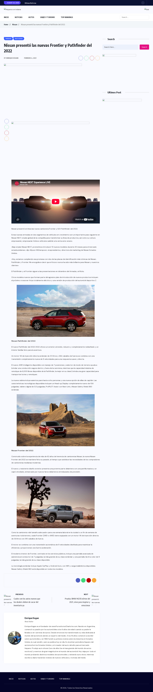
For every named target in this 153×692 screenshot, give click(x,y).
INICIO (6, 17)
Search (144, 47)
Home (6, 24)
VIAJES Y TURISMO (47, 17)
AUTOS (31, 17)
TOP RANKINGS (67, 17)
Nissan (14, 24)
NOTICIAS (18, 17)
